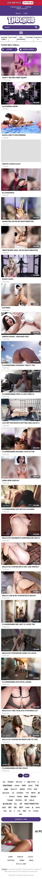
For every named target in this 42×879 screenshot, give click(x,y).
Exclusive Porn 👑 (4, 38)
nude (30, 785)
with (33, 793)
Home (10, 857)
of (21, 804)
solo (31, 800)
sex (24, 811)
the (37, 785)
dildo (33, 796)
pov (27, 793)
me (10, 811)
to (29, 811)
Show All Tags (21, 819)
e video (35, 811)
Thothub (18, 875)
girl (5, 811)
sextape (5, 793)
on (15, 807)
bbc (20, 814)
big (4, 782)
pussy (11, 782)
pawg (38, 807)
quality (13, 789)
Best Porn (12, 37)
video (22, 789)
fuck (19, 797)
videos (12, 796)
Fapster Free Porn (21, 8)
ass (4, 807)
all (15, 804)
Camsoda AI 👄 (38, 38)
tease (10, 800)
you (18, 811)
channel (20, 793)
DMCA (31, 860)
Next (26, 775)
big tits (31, 782)
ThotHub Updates (15, 7)
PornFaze (28, 7)
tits (29, 789)
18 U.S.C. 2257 (21, 864)
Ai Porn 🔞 (29, 37)
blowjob (7, 804)
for (35, 789)
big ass (19, 782)
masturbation (31, 804)
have (24, 785)
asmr (27, 807)
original (18, 800)
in (39, 793)
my (26, 800)
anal (26, 796)
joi (13, 793)
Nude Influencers (21, 38)
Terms (21, 860)
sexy (21, 807)
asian (17, 785)
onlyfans (7, 785)
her (9, 807)
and (6, 789)
